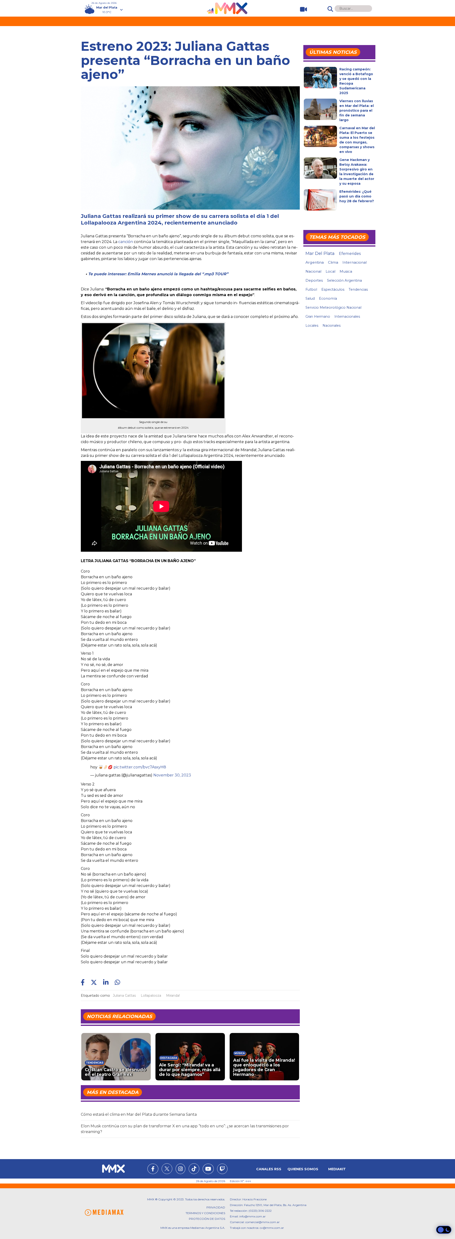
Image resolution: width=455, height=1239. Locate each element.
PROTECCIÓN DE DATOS (207, 1219)
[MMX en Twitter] (167, 1168)
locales (311, 325)
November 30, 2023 (172, 775)
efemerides (350, 253)
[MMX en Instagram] (180, 1169)
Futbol (311, 289)
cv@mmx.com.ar (272, 1228)
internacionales (347, 316)
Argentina (314, 262)
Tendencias (358, 289)
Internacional (354, 262)
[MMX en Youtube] (208, 1169)
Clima (333, 262)
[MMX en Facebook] (152, 1169)
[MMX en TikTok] (194, 1168)
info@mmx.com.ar (252, 1216)
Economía (328, 298)
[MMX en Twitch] (222, 1169)
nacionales (332, 325)
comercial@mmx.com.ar (262, 1222)
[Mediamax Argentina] (104, 1212)
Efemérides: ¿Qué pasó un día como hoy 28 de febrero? (356, 196)
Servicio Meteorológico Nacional (333, 307)
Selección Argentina (344, 280)
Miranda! (173, 995)
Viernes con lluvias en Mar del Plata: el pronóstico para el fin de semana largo (356, 110)
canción (125, 241)
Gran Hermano (317, 316)
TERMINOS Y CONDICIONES (205, 1213)
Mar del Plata (320, 253)
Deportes (314, 280)
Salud (310, 298)
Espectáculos (332, 289)
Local (330, 271)
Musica (346, 271)
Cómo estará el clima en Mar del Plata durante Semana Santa (139, 1114)
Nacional (313, 271)
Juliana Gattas (124, 995)
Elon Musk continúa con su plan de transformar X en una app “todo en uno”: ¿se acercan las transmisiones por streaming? (185, 1129)
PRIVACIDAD (215, 1207)
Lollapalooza (151, 995)
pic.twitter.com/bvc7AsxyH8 (140, 767)
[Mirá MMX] (301, 9)
